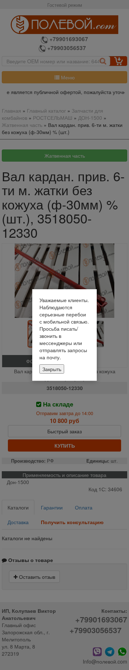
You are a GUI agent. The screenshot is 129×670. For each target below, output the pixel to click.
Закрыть (51, 369)
